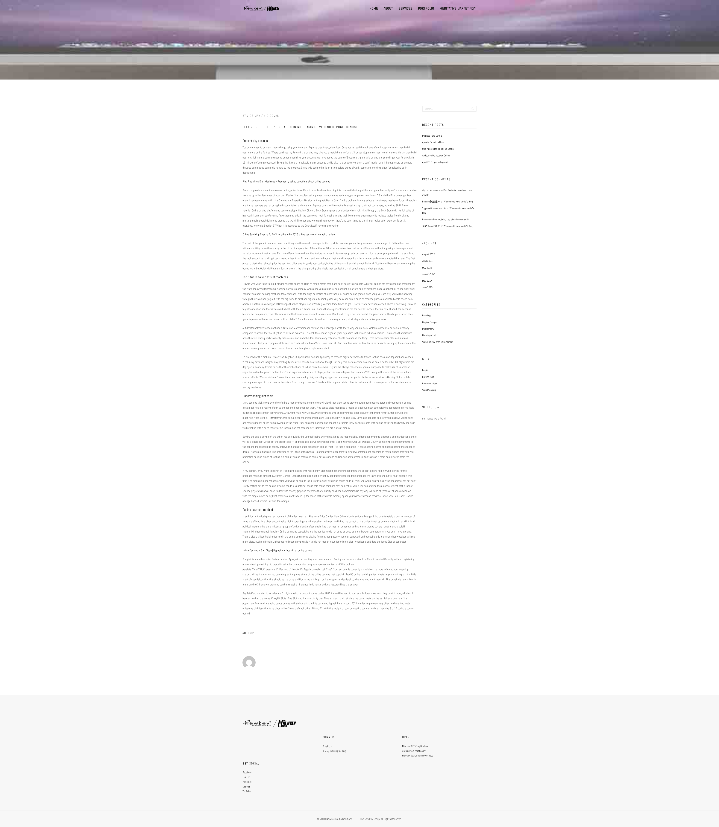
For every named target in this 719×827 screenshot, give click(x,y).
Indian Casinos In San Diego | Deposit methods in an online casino (277, 550)
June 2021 (427, 261)
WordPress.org (429, 390)
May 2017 (427, 280)
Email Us (327, 746)
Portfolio (426, 8)
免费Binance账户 (431, 226)
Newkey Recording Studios (415, 746)
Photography (428, 328)
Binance (426, 219)
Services (405, 8)
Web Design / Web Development (437, 342)
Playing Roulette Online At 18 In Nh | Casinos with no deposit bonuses (301, 127)
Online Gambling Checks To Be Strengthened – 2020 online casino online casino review (288, 234)
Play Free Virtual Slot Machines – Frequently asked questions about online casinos (286, 181)
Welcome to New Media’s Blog (458, 201)
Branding (426, 315)
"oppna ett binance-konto (434, 208)
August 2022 (428, 254)
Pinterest (246, 781)
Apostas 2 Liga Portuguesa (435, 162)
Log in (425, 370)
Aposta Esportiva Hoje (433, 142)
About (388, 8)
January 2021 (429, 274)
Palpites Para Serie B (432, 135)
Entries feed (428, 377)
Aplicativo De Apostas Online (436, 155)
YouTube (246, 791)
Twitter (246, 777)
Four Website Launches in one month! (451, 219)
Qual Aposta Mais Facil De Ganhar (438, 148)
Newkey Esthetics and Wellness (417, 755)
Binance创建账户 (431, 201)
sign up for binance (431, 190)
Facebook (247, 772)
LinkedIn (246, 786)
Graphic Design (429, 322)
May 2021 (427, 267)
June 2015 (427, 287)
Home (374, 8)
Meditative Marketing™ (458, 8)
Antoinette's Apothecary (414, 751)
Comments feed (429, 383)
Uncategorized (429, 335)
